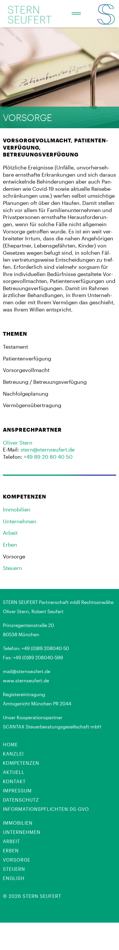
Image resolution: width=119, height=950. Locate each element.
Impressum (17, 790)
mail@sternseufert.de (26, 671)
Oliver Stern (17, 442)
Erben (10, 544)
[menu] (76, 13)
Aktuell (14, 772)
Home (10, 744)
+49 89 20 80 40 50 (48, 457)
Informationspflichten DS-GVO (46, 809)
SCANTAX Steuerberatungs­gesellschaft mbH (52, 726)
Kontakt (14, 781)
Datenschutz (21, 799)
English (14, 878)
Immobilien (16, 509)
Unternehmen (19, 521)
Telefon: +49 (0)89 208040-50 (36, 648)
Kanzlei (13, 753)
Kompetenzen (21, 763)
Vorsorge (16, 859)
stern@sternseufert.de (48, 449)
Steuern (12, 568)
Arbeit (10, 533)
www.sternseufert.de (26, 680)
